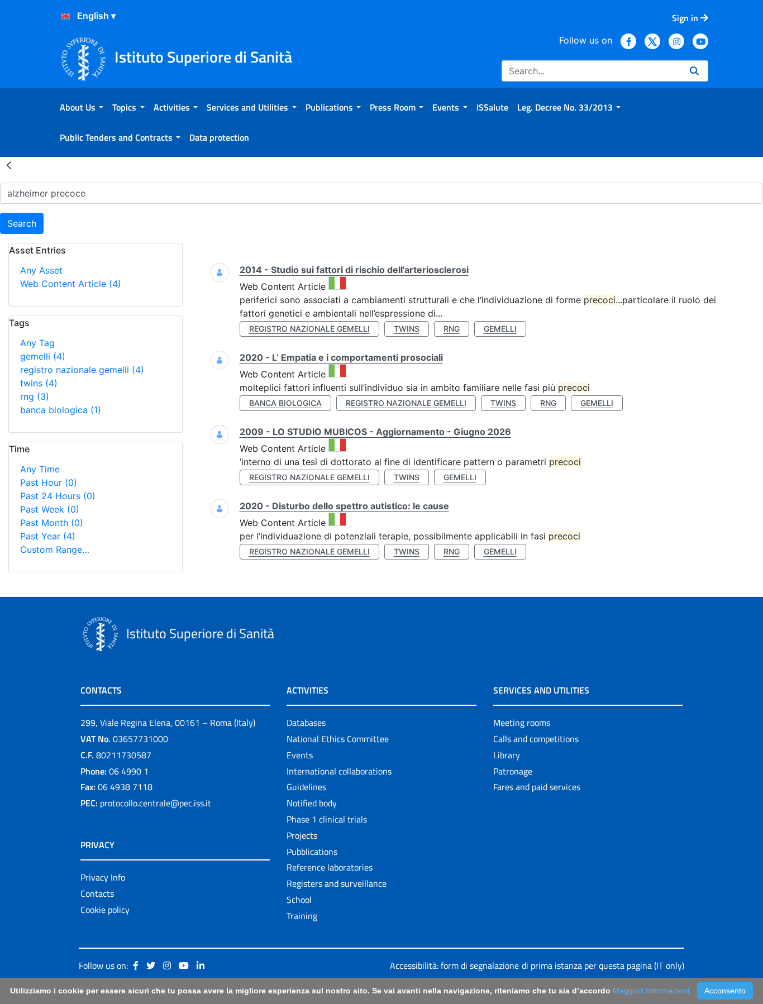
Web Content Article (70, 283)
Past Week (49, 509)
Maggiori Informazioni (651, 990)
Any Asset (41, 270)
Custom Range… (54, 549)
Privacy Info (102, 877)
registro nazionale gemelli (82, 369)
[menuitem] (81, 107)
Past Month (51, 522)
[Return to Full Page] (9, 165)
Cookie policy (105, 909)
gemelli (42, 356)
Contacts (97, 893)
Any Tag (37, 342)
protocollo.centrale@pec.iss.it (155, 803)
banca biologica (60, 409)
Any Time (40, 469)
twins (39, 383)
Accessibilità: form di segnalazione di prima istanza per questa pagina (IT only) (537, 965)
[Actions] (65, 16)
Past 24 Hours (58, 495)
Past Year (47, 536)
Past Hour (48, 482)
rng (34, 396)
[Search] (694, 71)
